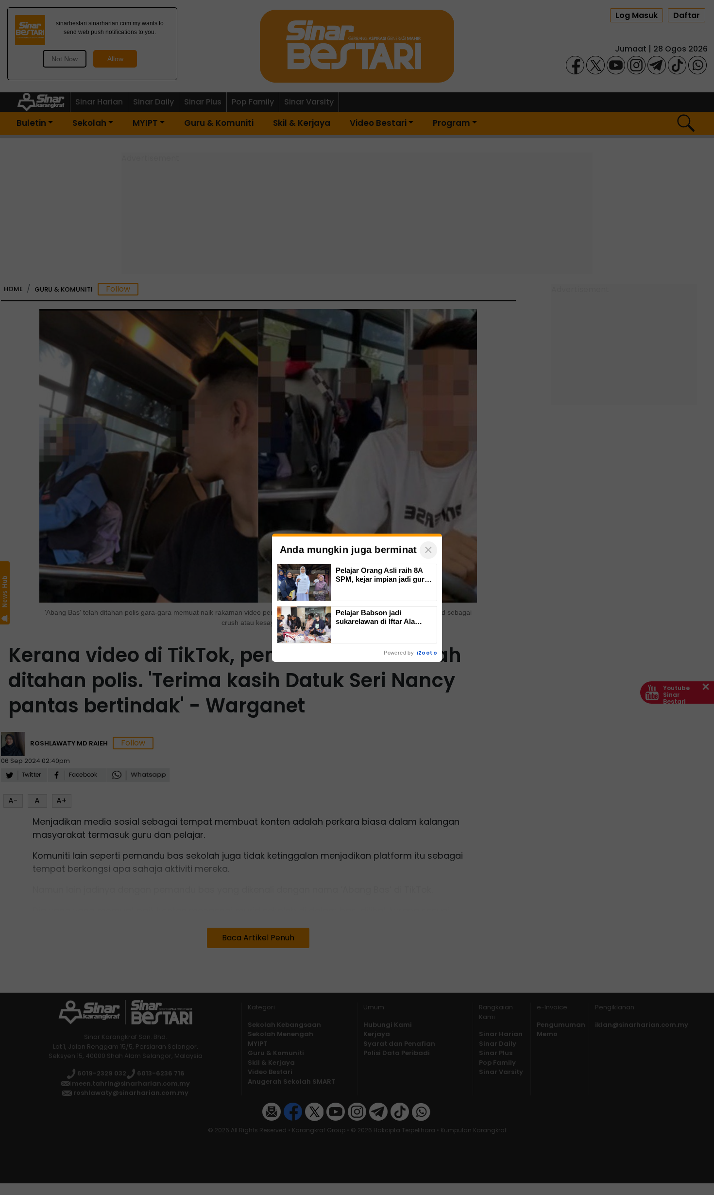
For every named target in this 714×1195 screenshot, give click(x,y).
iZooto (427, 653)
